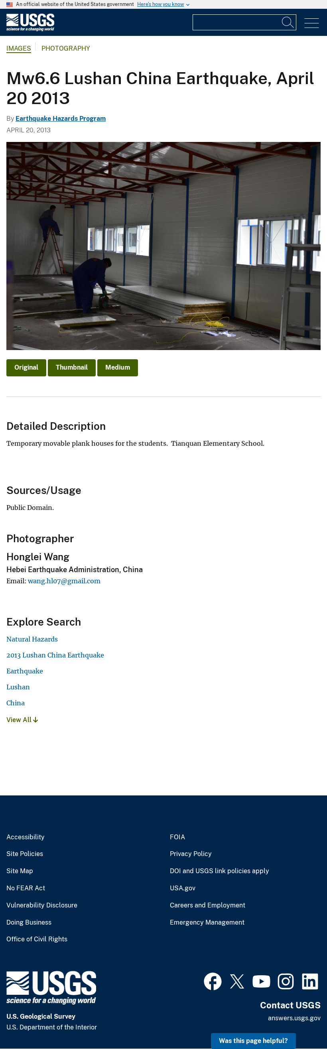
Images (18, 48)
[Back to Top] (298, 1020)
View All (19, 720)
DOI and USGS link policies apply (219, 871)
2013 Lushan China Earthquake (55, 655)
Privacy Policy (191, 854)
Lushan (18, 687)
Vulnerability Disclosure (41, 905)
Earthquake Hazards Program (61, 118)
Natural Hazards (32, 639)
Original (26, 367)
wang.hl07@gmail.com (64, 581)
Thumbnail (72, 367)
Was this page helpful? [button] (253, 1041)
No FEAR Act (25, 888)
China (15, 703)
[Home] (30, 29)
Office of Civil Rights (36, 939)
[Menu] (312, 23)
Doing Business (28, 922)
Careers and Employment (207, 905)
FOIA (177, 837)
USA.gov (182, 888)
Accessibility (25, 837)
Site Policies (24, 854)
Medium (117, 367)
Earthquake (24, 671)
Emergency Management (207, 922)
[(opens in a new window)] (212, 980)
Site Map (19, 871)
